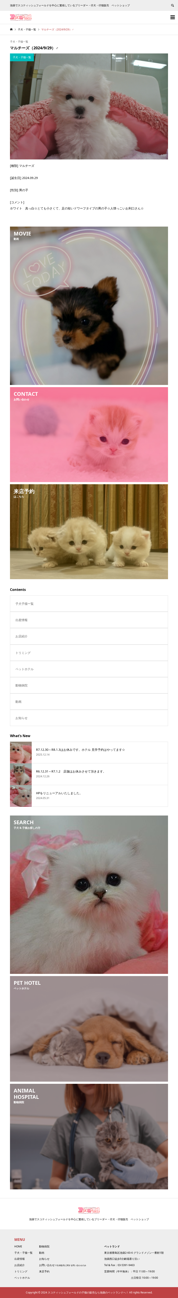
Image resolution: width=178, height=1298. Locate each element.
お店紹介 (21, 636)
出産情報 (21, 620)
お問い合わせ (47, 1265)
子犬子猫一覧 (24, 604)
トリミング (23, 653)
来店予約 (44, 1271)
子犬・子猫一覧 (19, 41)
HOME (18, 1246)
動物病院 (21, 685)
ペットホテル (24, 669)
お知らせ (21, 718)
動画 (18, 702)
